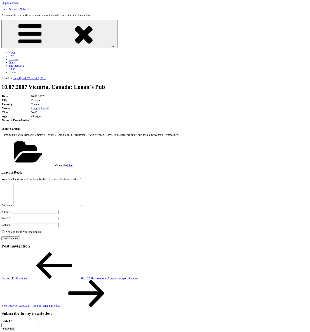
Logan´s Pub (38, 108)
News (12, 52)
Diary (12, 62)
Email (5, 218)
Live (11, 55)
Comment (7, 205)
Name (5, 211)
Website (5, 224)
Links (12, 68)
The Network (16, 65)
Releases (13, 59)
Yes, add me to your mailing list (23, 231)
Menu (113, 46)
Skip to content (9, 2)
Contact (13, 72)
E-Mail (6, 321)
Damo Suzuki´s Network (15, 9)
